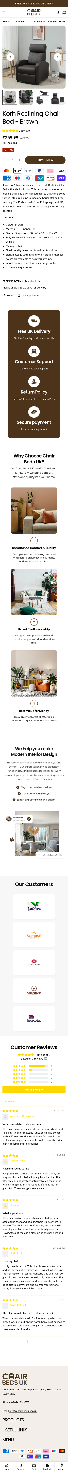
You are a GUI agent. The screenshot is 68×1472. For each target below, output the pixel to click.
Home (5, 21)
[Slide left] (10, 57)
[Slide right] (58, 57)
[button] (10, 130)
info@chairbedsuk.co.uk (23, 1410)
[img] (10, 1110)
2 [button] (32, 1341)
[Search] (57, 12)
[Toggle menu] (3, 12)
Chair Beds (20, 21)
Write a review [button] (34, 1089)
